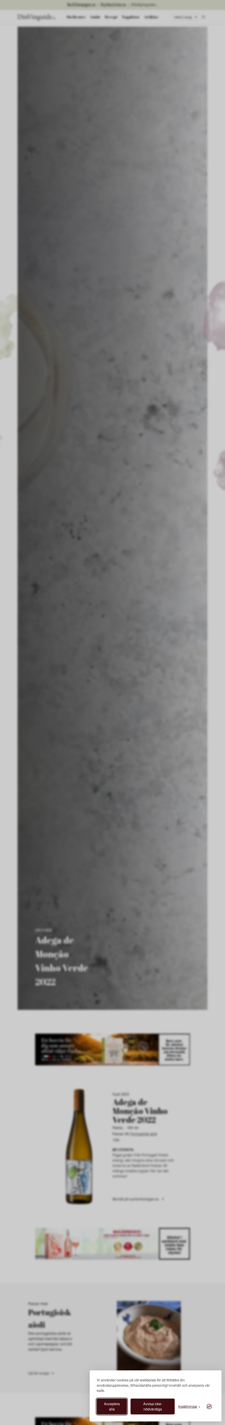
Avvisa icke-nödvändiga (152, 1406)
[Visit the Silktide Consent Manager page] (209, 1406)
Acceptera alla (112, 1406)
